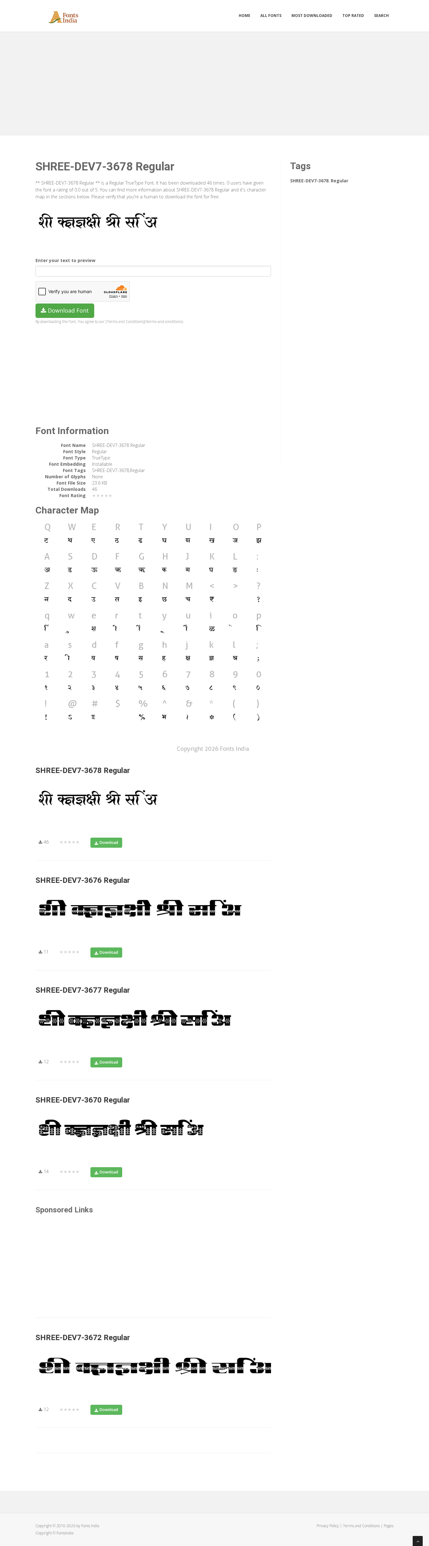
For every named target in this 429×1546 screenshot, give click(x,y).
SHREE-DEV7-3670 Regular (82, 1100)
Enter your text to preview (65, 260)
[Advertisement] (214, 82)
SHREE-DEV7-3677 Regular (82, 990)
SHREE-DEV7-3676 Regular (82, 880)
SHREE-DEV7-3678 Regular (82, 770)
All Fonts (270, 15)
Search (381, 15)
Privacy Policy (328, 1525)
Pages (389, 1525)
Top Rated (353, 15)
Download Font (67, 310)
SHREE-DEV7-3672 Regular (82, 1337)
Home (244, 15)
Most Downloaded (311, 15)
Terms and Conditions (361, 1525)
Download (109, 842)
